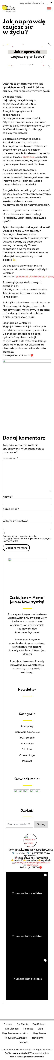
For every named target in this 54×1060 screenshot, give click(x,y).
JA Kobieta (27, 743)
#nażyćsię (28, 157)
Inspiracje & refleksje (27, 732)
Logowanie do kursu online (32, 3)
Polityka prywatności (15, 1037)
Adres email (11, 509)
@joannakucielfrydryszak (31, 276)
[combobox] (19, 824)
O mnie (7, 1024)
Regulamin (39, 1033)
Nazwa (7, 497)
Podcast (27, 761)
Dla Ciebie (22, 1024)
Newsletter (38, 1037)
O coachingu (27, 755)
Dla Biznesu (12, 1028)
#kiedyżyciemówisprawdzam (32, 862)
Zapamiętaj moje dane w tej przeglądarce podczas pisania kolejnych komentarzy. (27, 538)
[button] (49, 8)
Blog (40, 1028)
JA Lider (27, 749)
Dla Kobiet (39, 1024)
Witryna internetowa (15, 521)
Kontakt (24, 1042)
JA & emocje (27, 737)
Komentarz (10, 458)
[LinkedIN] (38, 791)
